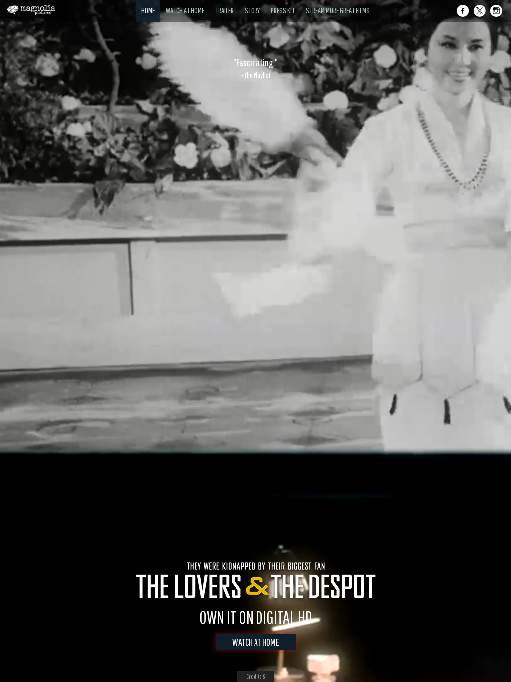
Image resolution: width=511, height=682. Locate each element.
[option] (255, 68)
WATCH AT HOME (255, 642)
